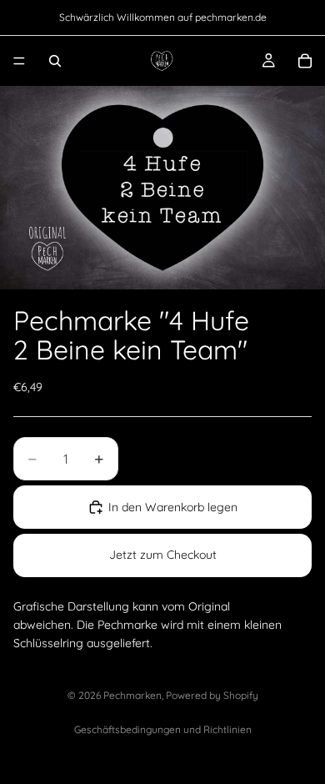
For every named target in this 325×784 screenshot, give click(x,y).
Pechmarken (132, 695)
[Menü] (19, 61)
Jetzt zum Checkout (163, 554)
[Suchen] (55, 61)
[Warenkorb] (305, 61)
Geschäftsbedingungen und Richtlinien (163, 729)
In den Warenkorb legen (173, 507)
